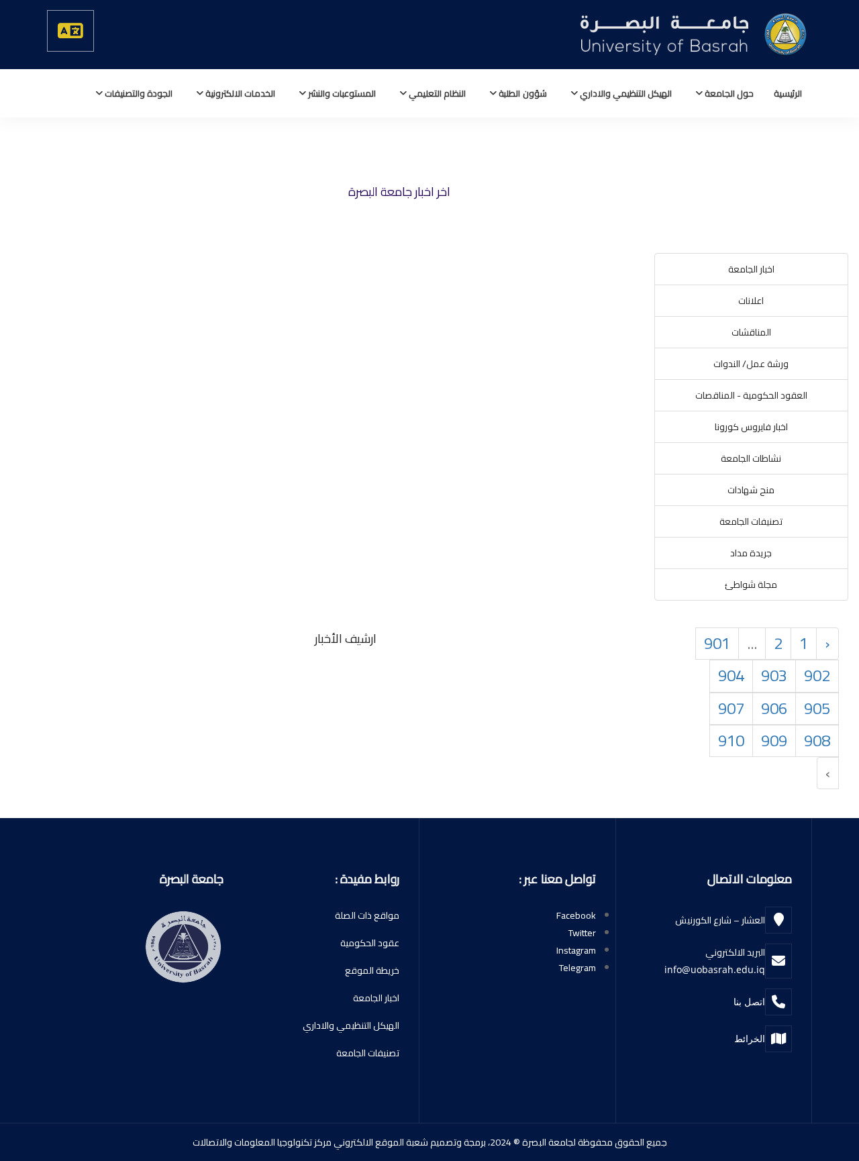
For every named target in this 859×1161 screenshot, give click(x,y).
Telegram (577, 967)
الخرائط (749, 1038)
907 (731, 708)
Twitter (582, 933)
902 (817, 675)
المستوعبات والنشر (341, 93)
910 (731, 740)
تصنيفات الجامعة (750, 521)
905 (817, 708)
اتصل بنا (749, 1001)
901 (717, 643)
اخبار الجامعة (751, 269)
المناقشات (751, 332)
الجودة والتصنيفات (137, 93)
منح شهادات (750, 490)
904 (731, 675)
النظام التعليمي (436, 93)
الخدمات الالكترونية (239, 93)
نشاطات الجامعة (751, 458)
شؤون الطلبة (521, 93)
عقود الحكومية (369, 943)
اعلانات (751, 300)
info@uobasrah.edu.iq (714, 969)
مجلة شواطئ (751, 584)
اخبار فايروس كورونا (751, 427)
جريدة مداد (751, 553)
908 (817, 740)
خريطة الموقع (372, 970)
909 (774, 740)
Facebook (576, 915)
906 (774, 708)
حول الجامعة (728, 93)
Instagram (576, 950)
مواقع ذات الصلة (367, 915)
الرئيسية (788, 93)
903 (774, 675)
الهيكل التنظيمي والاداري (625, 93)
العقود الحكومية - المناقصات (751, 395)
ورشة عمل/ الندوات (751, 363)
